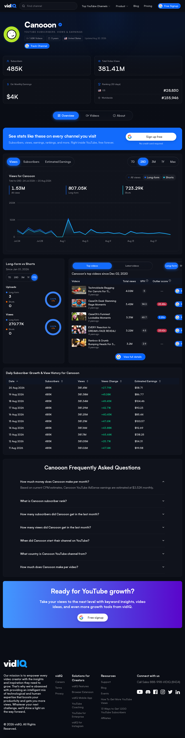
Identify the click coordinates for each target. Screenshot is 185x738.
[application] (92, 222)
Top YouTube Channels (94, 6)
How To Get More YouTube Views (116, 701)
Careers (60, 681)
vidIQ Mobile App (82, 697)
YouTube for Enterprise (79, 714)
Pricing (148, 5)
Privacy (59, 693)
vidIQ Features (80, 686)
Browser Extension (82, 692)
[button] (132, 162)
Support (106, 681)
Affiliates (106, 718)
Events (105, 693)
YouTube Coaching (77, 705)
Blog (136, 5)
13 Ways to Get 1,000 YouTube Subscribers (113, 710)
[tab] (66, 116)
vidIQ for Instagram (77, 724)
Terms (58, 687)
